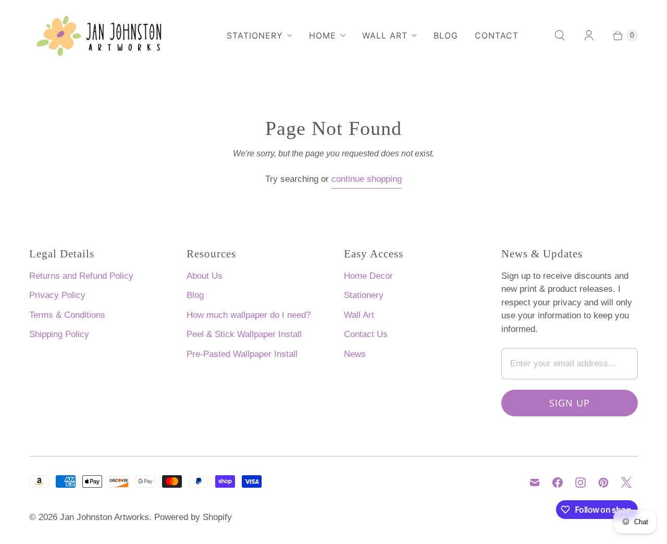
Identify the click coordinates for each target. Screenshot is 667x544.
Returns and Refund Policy (81, 276)
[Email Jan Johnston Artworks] (534, 482)
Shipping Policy (59, 334)
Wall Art (384, 35)
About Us (205, 276)
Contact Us (366, 334)
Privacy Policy (57, 295)
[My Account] (588, 35)
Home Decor (368, 276)
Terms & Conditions (67, 315)
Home (322, 35)
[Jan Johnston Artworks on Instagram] (580, 482)
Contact (496, 35)
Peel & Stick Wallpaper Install (244, 334)
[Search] (559, 35)
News (355, 354)
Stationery (255, 35)
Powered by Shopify (193, 517)
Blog (446, 35)
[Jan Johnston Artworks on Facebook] (557, 482)
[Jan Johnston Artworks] (107, 35)
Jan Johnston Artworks (104, 517)
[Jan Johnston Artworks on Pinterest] (603, 482)
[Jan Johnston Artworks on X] (626, 482)
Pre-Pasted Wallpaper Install (242, 354)
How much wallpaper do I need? (249, 315)
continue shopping (366, 179)
